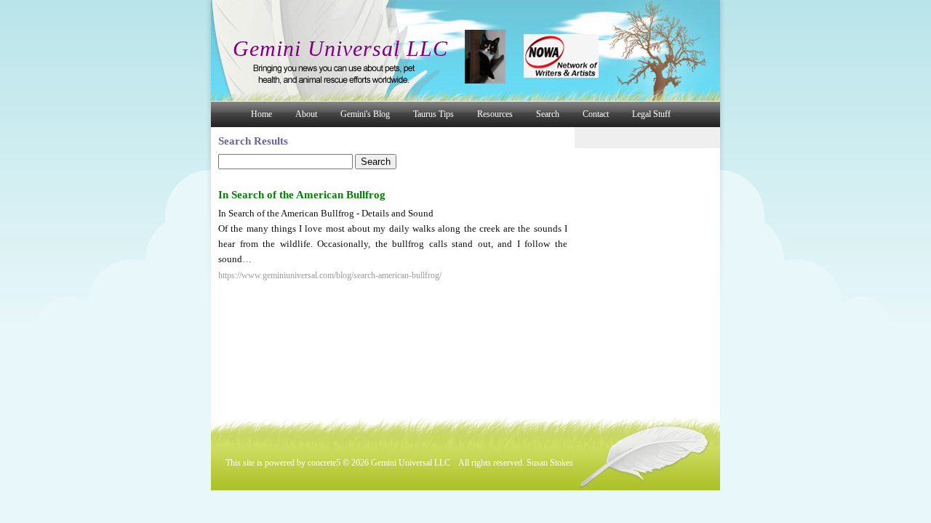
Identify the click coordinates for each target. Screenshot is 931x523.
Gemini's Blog (365, 114)
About (306, 114)
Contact (596, 114)
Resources (495, 114)
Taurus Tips (433, 114)
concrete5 (324, 463)
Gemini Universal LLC (340, 48)
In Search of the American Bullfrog (301, 194)
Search (547, 114)
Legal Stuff (651, 114)
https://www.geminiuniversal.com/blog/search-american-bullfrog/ (329, 275)
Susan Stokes (550, 463)
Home (261, 114)
